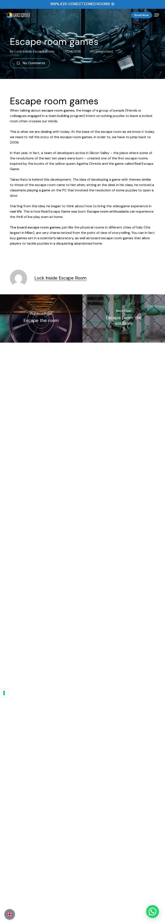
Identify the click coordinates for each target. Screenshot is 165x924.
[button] (156, 15)
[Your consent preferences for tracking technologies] (4, 693)
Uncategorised (101, 51)
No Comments (33, 63)
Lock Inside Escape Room (34, 51)
